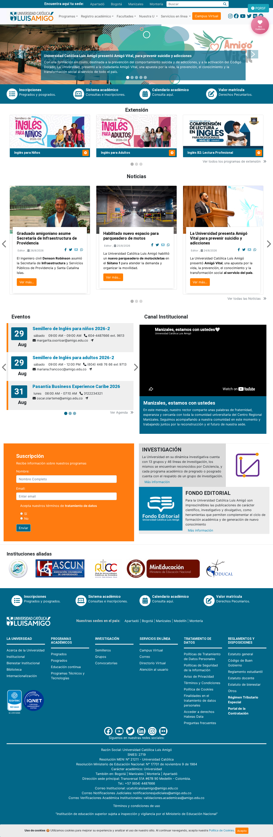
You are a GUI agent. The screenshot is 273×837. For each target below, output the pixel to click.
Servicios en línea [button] (174, 16)
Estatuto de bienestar (244, 684)
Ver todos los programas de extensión (232, 161)
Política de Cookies (198, 689)
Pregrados (59, 654)
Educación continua (66, 667)
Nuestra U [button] (147, 16)
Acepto (242, 830)
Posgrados (59, 660)
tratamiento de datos (81, 506)
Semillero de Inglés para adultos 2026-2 (73, 357)
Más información (157, 482)
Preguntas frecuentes (200, 723)
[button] (20, 54)
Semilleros (103, 650)
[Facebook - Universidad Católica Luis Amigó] (236, 16)
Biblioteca (14, 669)
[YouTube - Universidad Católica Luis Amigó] (242, 16)
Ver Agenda (119, 412)
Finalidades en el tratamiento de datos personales (200, 700)
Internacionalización (22, 676)
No (26, 518)
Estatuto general (240, 654)
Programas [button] (67, 16)
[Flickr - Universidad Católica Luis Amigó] (255, 16)
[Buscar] (225, 4)
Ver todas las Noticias (244, 298)
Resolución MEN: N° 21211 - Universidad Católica (136, 759)
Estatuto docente (241, 678)
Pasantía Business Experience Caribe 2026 (76, 386)
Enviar (23, 528)
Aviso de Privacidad (199, 676)
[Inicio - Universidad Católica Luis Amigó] (32, 16)
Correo (144, 657)
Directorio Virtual (152, 663)
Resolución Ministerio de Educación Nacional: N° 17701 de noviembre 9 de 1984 (136, 764)
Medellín (180, 621)
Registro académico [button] (96, 16)
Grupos (100, 657)
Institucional (16, 657)
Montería (156, 4)
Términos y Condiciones (202, 683)
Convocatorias (106, 663)
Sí (25, 514)
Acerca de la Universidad (26, 650)
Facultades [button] (125, 16)
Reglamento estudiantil (245, 672)
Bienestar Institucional (23, 663)
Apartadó (97, 4)
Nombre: (22, 471)
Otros (232, 691)
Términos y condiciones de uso (136, 806)
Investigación (107, 639)
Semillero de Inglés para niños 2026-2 (71, 328)
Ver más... (26, 282)
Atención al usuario (153, 669)
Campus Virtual (206, 16)
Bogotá (116, 4)
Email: (20, 488)
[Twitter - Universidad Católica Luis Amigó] (249, 16)
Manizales (135, 4)
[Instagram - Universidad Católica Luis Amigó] (230, 16)
